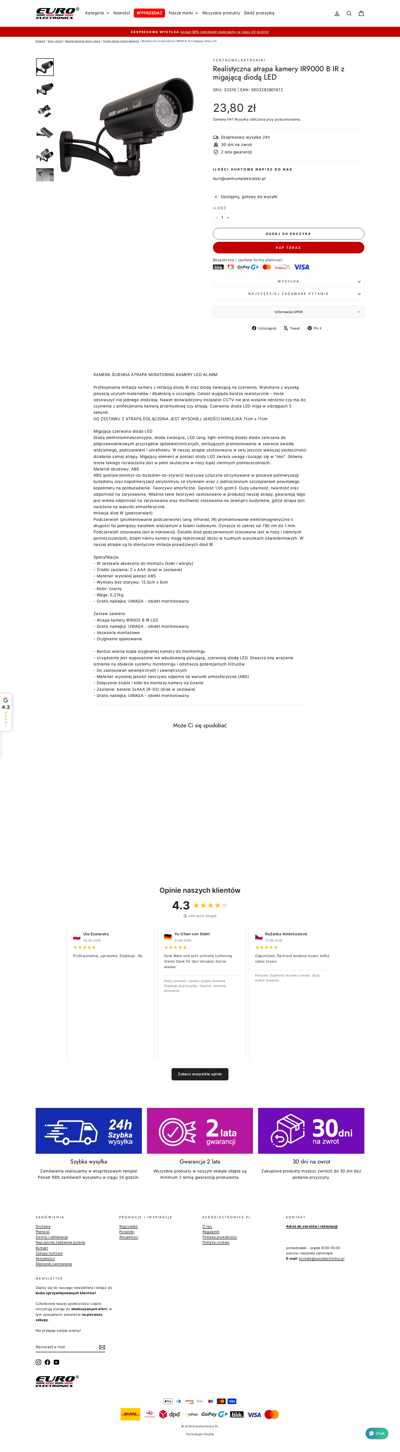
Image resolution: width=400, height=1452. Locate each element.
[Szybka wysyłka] (89, 1131)
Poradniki (126, 1232)
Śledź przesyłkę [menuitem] (259, 13)
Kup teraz (288, 247)
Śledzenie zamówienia (54, 1264)
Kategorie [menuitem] (94, 13)
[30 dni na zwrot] (311, 1131)
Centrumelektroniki (239, 60)
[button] (377, 1433)
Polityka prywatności (220, 1237)
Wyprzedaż (128, 1226)
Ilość (220, 208)
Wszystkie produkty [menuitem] (221, 13)
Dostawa (43, 1226)
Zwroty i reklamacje (52, 1237)
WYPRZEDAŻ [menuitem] (149, 13)
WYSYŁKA (289, 281)
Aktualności (45, 1258)
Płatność (43, 1232)
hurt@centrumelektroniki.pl (239, 178)
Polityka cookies (216, 1242)
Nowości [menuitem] (121, 13)
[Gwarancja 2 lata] (200, 1131)
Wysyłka (241, 119)
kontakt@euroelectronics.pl (321, 1258)
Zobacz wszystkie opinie (200, 1074)
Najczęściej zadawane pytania (288, 293)
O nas (207, 1226)
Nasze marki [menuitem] (181, 13)
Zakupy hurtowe (49, 1253)
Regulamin (211, 1232)
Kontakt (42, 1248)
